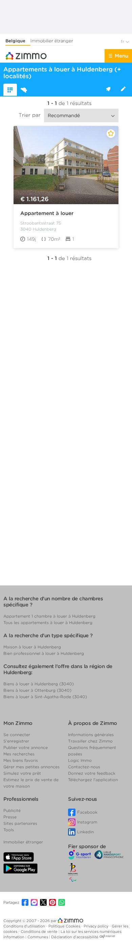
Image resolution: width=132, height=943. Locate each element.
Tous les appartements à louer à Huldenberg (47, 622)
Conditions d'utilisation (24, 926)
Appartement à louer (46, 213)
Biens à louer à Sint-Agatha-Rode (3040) (45, 696)
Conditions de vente (40, 931)
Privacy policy (96, 926)
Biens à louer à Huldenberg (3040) (38, 683)
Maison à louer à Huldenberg (32, 646)
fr (123, 41)
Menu (121, 56)
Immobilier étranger (51, 40)
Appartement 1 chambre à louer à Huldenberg (49, 616)
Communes (38, 937)
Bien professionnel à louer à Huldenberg (43, 653)
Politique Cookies (64, 926)
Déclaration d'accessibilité (74, 937)
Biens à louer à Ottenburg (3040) (37, 690)
